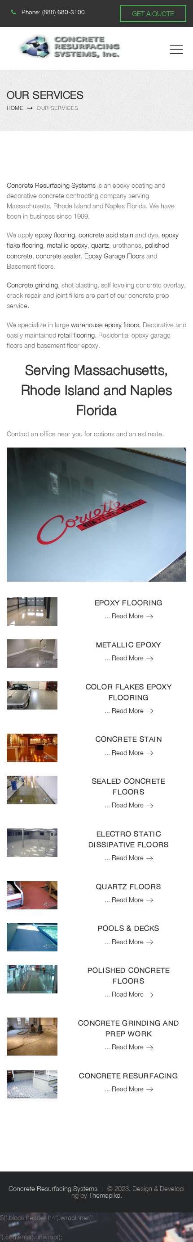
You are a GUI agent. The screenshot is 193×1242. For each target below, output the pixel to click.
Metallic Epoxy (128, 645)
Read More (132, 616)
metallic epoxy (67, 245)
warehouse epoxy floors (105, 325)
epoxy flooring (55, 235)
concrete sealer (58, 256)
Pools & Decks (129, 928)
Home (15, 108)
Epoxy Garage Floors (114, 256)
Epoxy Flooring (128, 603)
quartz (100, 245)
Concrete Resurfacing (128, 1076)
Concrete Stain (129, 739)
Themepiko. (105, 1195)
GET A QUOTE (153, 13)
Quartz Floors (128, 887)
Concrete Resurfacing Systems (51, 185)
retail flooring (76, 335)
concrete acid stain (106, 235)
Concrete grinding (32, 285)
